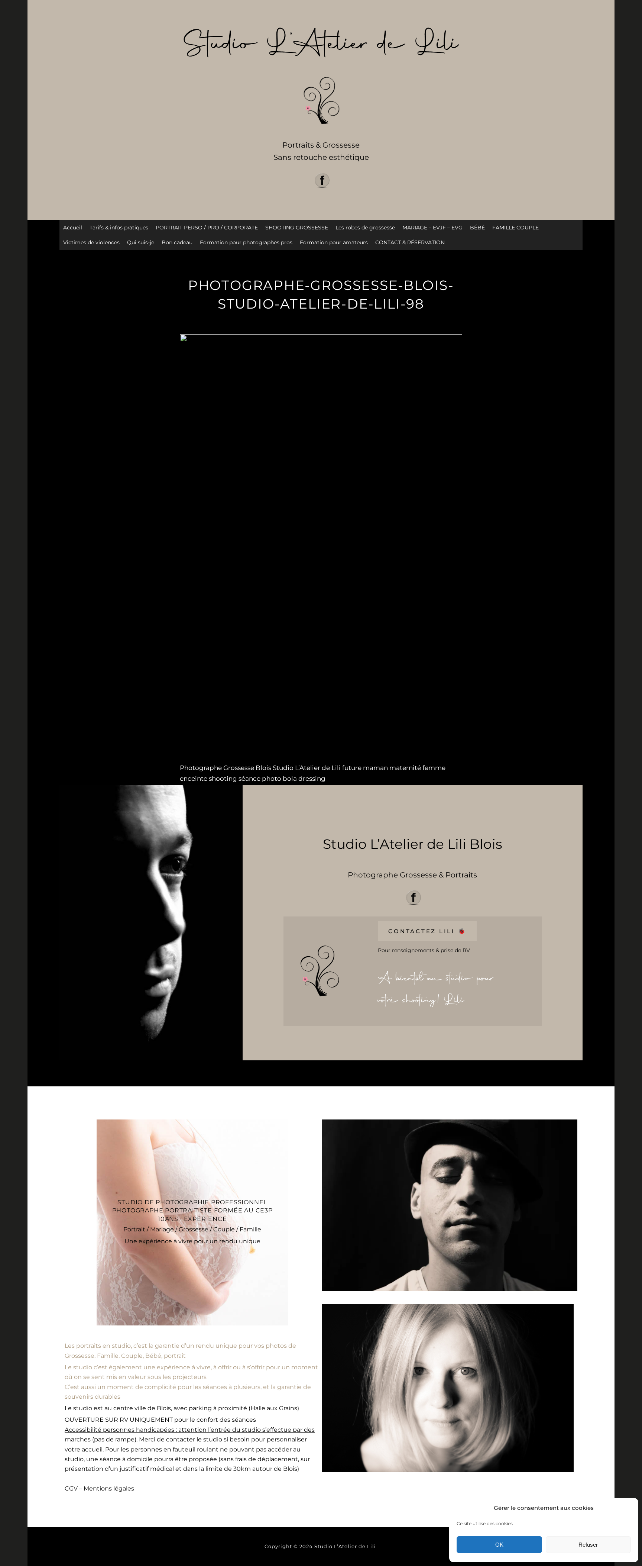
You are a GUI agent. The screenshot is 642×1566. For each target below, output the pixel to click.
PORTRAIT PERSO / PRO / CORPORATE (207, 227)
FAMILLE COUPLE (515, 227)
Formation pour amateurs (334, 242)
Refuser (588, 1544)
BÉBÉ (477, 227)
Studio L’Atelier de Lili (345, 1546)
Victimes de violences (91, 242)
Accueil (72, 227)
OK (499, 1544)
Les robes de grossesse (365, 227)
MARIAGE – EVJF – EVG (432, 227)
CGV (71, 1488)
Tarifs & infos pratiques (119, 227)
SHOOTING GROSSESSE (296, 227)
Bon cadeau (177, 242)
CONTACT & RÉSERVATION (410, 242)
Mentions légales (109, 1488)
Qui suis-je (140, 242)
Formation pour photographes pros (246, 242)
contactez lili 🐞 (427, 931)
